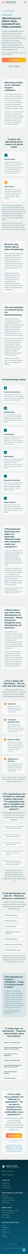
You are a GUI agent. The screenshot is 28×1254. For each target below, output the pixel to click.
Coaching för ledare (10, 1148)
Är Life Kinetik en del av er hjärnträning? (11, 1054)
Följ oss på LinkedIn (9, 1171)
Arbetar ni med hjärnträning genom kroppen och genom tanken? (13, 1048)
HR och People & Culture (8, 1212)
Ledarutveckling (6, 1183)
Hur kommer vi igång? (9, 1078)
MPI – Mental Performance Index (15, 1149)
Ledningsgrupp (5, 1215)
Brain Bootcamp (6, 1202)
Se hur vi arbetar (14, 66)
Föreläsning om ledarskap (8, 1200)
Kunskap (4, 1230)
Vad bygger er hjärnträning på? (12, 1060)
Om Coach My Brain (17, 1151)
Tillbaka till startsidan (9, 11)
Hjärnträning (5, 1195)
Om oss (4, 1225)
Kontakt (4, 1234)
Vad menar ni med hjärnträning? (12, 1042)
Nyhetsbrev (4, 1236)
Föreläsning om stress (7, 1198)
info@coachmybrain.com (8, 1174)
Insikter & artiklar (6, 1232)
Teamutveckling (18, 1146)
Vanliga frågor (5, 1227)
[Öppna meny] (25, 2)
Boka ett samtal (14, 60)
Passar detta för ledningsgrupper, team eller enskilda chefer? (13, 1066)
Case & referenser (6, 1217)
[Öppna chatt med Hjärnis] (24, 1250)
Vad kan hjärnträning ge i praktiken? (10, 1072)
